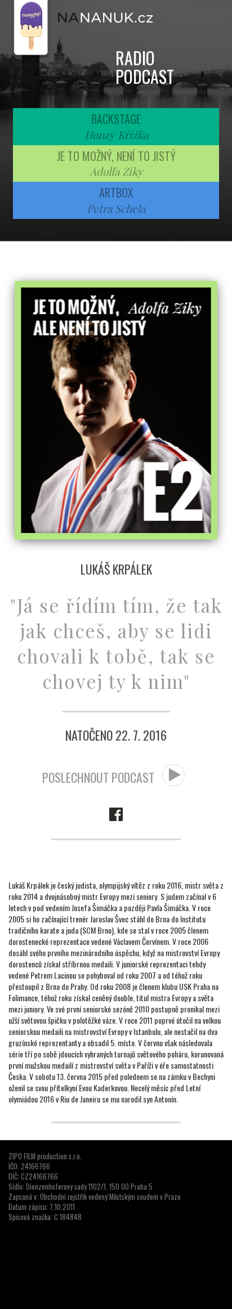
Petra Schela (116, 208)
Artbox (116, 193)
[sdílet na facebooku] (116, 813)
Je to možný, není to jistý (116, 156)
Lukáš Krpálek (116, 569)
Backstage (116, 119)
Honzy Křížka (116, 134)
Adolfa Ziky (116, 171)
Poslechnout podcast (99, 777)
